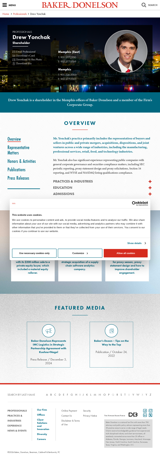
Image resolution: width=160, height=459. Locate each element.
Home (5, 14)
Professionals (20, 14)
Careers (41, 439)
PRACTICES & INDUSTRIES (73, 181)
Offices (41, 414)
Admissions (63, 194)
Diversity (42, 434)
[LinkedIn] (144, 415)
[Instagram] (150, 410)
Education (62, 187)
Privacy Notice (90, 415)
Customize (78, 253)
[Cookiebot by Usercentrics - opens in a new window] (134, 203)
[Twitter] (150, 415)
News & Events (17, 430)
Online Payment (69, 410)
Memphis (64, 69)
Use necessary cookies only (34, 253)
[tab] (14, 139)
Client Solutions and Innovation (43, 424)
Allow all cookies (126, 253)
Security (87, 410)
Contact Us (66, 415)
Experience (15, 425)
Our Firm (42, 409)
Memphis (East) (69, 52)
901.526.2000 (68, 74)
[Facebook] (144, 410)
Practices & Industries (15, 418)
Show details (134, 243)
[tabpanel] (102, 155)
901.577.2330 (68, 57)
